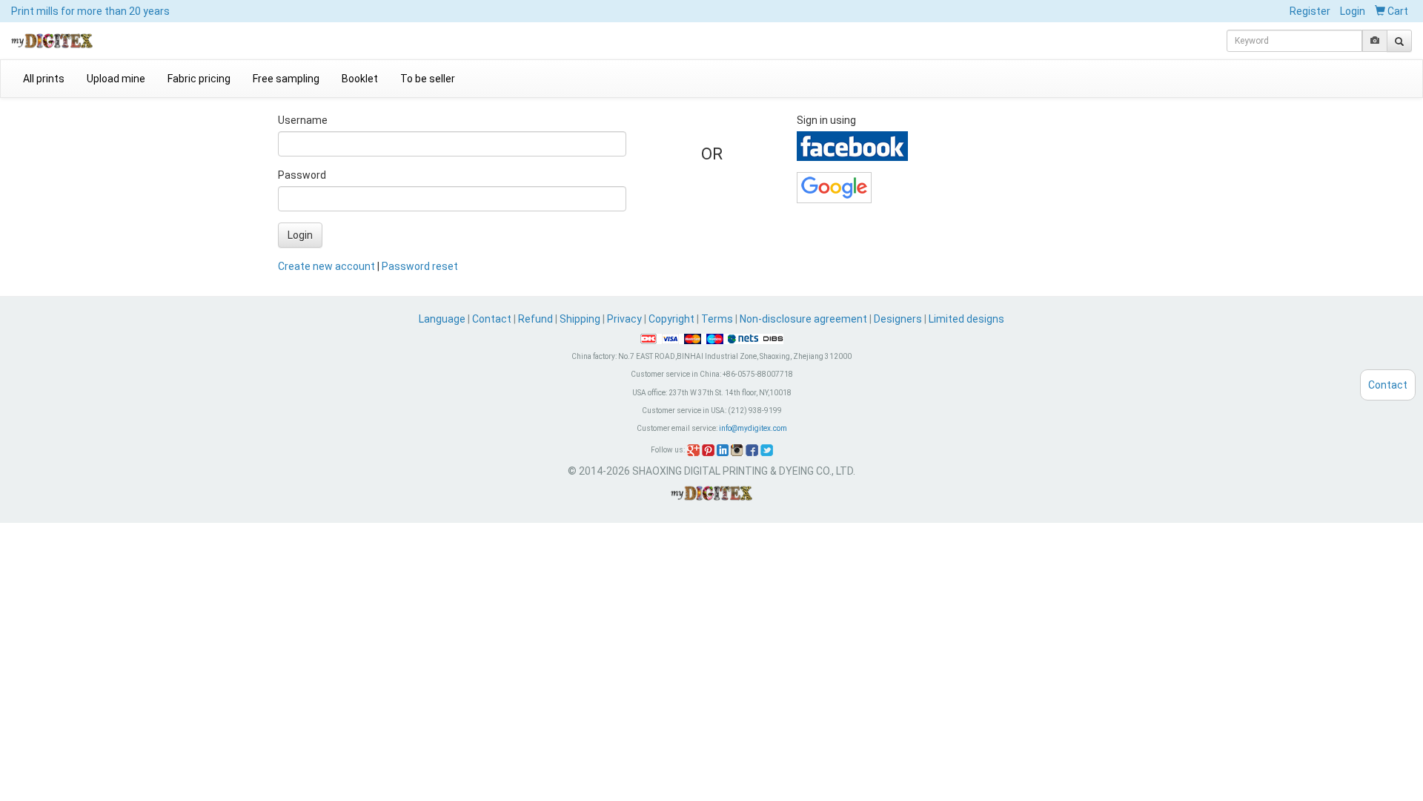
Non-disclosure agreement (803, 319)
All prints (43, 79)
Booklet (360, 79)
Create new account (326, 266)
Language (443, 319)
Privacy (624, 319)
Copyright (671, 319)
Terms (717, 319)
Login (1352, 11)
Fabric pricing (198, 79)
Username (303, 120)
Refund (535, 319)
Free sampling (286, 79)
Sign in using (826, 120)
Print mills (90, 11)
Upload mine (116, 79)
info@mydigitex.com (753, 428)
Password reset (420, 266)
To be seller (427, 79)
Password (302, 175)
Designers (898, 319)
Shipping (580, 319)
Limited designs (966, 319)
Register (1310, 11)
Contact (491, 319)
